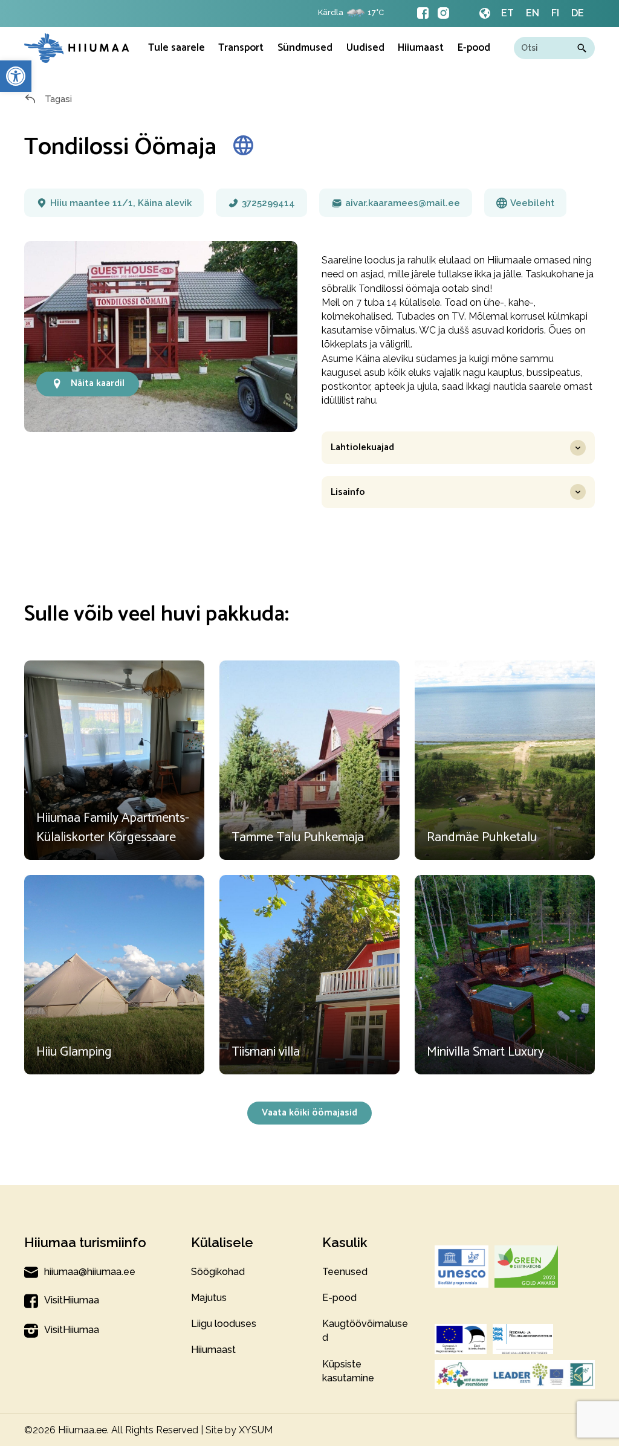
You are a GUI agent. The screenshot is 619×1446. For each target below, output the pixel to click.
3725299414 (268, 203)
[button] (15, 76)
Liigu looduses (223, 1323)
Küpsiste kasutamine (348, 1371)
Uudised (365, 47)
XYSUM (256, 1430)
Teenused (345, 1271)
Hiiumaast (213, 1349)
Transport (241, 47)
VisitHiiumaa (71, 1300)
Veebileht (532, 203)
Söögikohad (218, 1271)
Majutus (209, 1297)
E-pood (474, 47)
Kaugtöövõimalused (365, 1330)
